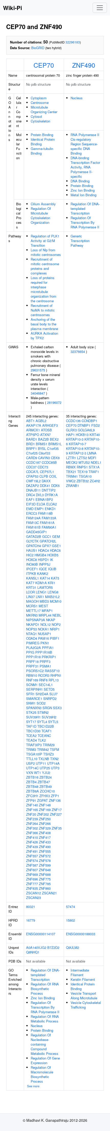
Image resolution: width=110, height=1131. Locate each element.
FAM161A (47, 522)
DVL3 (40, 494)
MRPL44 (45, 615)
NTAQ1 (31, 633)
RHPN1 (55, 675)
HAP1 (70, 434)
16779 (30, 920)
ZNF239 (32, 818)
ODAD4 (31, 638)
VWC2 (70, 480)
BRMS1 (41, 443)
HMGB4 (40, 555)
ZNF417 (45, 837)
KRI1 (51, 582)
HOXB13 (82, 434)
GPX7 (46, 545)
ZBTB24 (45, 777)
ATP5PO (32, 434)
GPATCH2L (48, 541)
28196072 (54, 402)
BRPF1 (31, 448)
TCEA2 (31, 735)
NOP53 (31, 629)
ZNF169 (45, 809)
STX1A (94, 467)
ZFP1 (55, 795)
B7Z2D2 (53, 947)
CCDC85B (49, 462)
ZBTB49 (45, 786)
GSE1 (56, 545)
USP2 (30, 763)
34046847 (38, 393)
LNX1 (40, 596)
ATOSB (46, 430)
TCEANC (44, 735)
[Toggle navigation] (100, 8)
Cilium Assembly (43, 203)
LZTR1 (71, 457)
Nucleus (77, 97)
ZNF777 (32, 883)
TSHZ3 (48, 754)
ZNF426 (32, 842)
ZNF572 (45, 855)
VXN (29, 772)
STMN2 (43, 712)
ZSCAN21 (49, 892)
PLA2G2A (33, 647)
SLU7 (53, 693)
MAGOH (32, 601)
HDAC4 (43, 550)
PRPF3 (45, 661)
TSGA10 (85, 476)
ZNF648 (45, 869)
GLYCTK (32, 541)
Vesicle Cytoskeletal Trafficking (86, 1005)
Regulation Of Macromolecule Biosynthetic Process (42, 1074)
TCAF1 (46, 730)
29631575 (38, 370)
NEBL (56, 615)
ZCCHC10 (47, 791)
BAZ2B (43, 439)
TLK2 (42, 740)
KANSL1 (32, 578)
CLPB (43, 476)
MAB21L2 (52, 596)
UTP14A (53, 763)
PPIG (30, 652)
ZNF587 (32, 865)
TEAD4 (31, 740)
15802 (70, 920)
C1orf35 (53, 448)
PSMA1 (45, 666)
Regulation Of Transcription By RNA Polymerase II (85, 222)
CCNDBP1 (89, 420)
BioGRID (37, 47)
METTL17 (33, 610)
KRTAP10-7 (77, 443)
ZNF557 (32, 855)
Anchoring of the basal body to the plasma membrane (44, 324)
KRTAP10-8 (74, 448)
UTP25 (45, 767)
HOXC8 (31, 559)
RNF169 (32, 680)
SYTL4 (42, 721)
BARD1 (31, 439)
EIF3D (31, 504)
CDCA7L (32, 471)
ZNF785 (45, 883)
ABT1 (30, 420)
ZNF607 (32, 869)
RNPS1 (82, 467)
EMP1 (39, 508)
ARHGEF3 (50, 425)
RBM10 (31, 675)
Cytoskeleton (40, 121)
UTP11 (41, 763)
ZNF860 (45, 888)
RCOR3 (43, 675)
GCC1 (46, 536)
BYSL (42, 448)
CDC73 (43, 467)
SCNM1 (32, 684)
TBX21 (71, 471)
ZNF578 (45, 860)
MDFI (92, 457)
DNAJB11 (33, 490)
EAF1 (30, 499)
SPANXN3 (33, 707)
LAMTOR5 (45, 587)
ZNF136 (55, 800)
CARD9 (31, 457)
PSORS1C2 (35, 670)
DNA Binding (80, 181)
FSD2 (95, 425)
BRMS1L (55, 443)
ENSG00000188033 (80, 933)
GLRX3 (71, 430)
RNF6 (43, 680)
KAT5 (55, 578)
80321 (30, 906)
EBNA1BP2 (44, 499)
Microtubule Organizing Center (44, 109)
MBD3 (44, 601)
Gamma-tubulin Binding (42, 151)
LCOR (30, 592)
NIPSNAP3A (35, 619)
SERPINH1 (34, 689)
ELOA (41, 504)
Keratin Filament (83, 979)
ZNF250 (45, 818)
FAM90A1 (49, 527)
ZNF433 (45, 842)
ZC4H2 (95, 480)
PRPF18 (32, 661)
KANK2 (42, 573)
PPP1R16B (43, 652)
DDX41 (45, 485)
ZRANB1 (72, 485)
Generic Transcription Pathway (80, 241)
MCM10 (55, 601)
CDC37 (31, 467)
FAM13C (32, 522)
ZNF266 (45, 823)
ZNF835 (32, 888)
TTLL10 (31, 758)
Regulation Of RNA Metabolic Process (45, 1018)
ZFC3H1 (32, 795)
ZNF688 (45, 874)
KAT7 (30, 582)
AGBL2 (41, 420)
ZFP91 (31, 800)
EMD (30, 508)
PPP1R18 (33, 656)
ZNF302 (32, 828)
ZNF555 (45, 851)
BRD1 (30, 443)
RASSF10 (52, 670)
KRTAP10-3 (74, 439)
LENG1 (41, 592)
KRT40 (95, 434)
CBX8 (55, 457)
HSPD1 (43, 559)
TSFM (54, 749)
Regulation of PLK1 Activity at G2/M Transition (45, 241)
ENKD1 (50, 508)
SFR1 (30, 693)
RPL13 (54, 680)
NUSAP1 (44, 633)
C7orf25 (32, 453)
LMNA (91, 453)
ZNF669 (32, 874)
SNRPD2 (50, 698)
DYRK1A (51, 494)
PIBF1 (54, 638)
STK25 (31, 712)
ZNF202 (43, 814)
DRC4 (30, 494)
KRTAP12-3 (77, 453)
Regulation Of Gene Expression (45, 1060)
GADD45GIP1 (36, 531)
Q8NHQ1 (32, 952)
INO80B (32, 564)
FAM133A (49, 517)
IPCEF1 (32, 568)
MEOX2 (72, 462)
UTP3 (55, 767)
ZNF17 (57, 809)
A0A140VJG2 (36, 947)
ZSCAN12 (33, 892)
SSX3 (57, 707)
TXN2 (54, 758)
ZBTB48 (32, 786)
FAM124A (33, 517)
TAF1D (31, 726)
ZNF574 (32, 860)
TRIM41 (72, 476)
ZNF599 (45, 865)
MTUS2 (84, 462)
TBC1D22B (45, 726)
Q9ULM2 (72, 947)
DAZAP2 (32, 485)
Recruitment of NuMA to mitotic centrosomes (43, 310)
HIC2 (30, 555)
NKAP (50, 619)
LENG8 (53, 592)
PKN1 (44, 642)
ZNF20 (31, 814)
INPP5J (44, 564)
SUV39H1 (33, 717)
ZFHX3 (44, 795)
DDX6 (55, 485)
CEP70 (44, 64)
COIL (53, 476)
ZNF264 (32, 823)
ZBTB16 (32, 777)
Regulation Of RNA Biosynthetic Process (45, 989)
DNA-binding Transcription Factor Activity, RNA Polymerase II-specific (85, 167)
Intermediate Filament (80, 972)
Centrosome (40, 102)
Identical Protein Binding (43, 141)
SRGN (47, 707)
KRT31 (31, 587)
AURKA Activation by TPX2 (44, 335)
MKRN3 (32, 615)
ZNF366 (32, 832)
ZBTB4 (31, 781)
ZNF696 (32, 879)
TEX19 (82, 471)
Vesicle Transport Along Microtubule (84, 995)
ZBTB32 (82, 480)
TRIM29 (48, 744)
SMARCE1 (34, 698)
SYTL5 (53, 721)
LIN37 (30, 596)
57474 (70, 906)
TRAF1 (94, 471)
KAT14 (45, 578)
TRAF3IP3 (34, 744)
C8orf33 (44, 453)
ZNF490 (83, 64)
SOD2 (41, 703)
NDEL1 (96, 462)
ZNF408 (45, 832)
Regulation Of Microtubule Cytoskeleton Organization (41, 215)
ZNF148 (45, 805)
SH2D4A (42, 693)
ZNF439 (32, 846)
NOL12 (45, 624)
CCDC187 (33, 462)
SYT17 (31, 721)
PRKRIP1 (49, 656)
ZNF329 (45, 828)
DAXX (46, 480)
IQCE (43, 568)
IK (51, 559)
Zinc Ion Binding (83, 190)
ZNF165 (32, 809)
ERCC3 (31, 513)
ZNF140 (32, 805)
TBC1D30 (33, 730)
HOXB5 (52, 555)
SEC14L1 (46, 684)
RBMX (71, 467)
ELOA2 (51, 504)
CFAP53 (32, 476)
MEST (43, 605)
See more (33, 1086)
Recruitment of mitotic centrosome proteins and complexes (45, 266)
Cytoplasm (39, 97)
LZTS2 (82, 457)
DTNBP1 (84, 425)
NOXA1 (43, 629)
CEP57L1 (47, 471)
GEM (56, 536)
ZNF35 (57, 828)
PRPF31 (32, 666)
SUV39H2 (49, 717)
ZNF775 (45, 879)
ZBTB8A (32, 791)
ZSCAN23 (33, 897)
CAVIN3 (44, 457)
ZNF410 (32, 837)
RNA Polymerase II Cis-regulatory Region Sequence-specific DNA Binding (85, 144)
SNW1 (31, 703)
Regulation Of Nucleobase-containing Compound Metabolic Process (44, 1044)
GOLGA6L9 (86, 430)
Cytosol (36, 116)
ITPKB (31, 573)
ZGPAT (42, 800)
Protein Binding (42, 134)
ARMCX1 (33, 430)
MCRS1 (32, 605)
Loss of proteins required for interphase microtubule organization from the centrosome (43, 289)
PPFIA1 (48, 647)
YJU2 (46, 772)
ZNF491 (32, 851)
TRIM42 (43, 749)
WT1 (37, 772)
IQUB (52, 568)
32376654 (78, 351)
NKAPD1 (32, 624)
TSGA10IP (34, 754)
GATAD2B (33, 536)
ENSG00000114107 (40, 933)
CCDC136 (73, 420)
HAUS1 (31, 550)
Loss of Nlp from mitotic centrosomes (46, 252)
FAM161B (33, 527)
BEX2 (54, 439)
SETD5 (49, 689)
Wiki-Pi (12, 7)
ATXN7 (45, 434)
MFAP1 (47, 610)
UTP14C (32, 767)
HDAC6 (55, 550)
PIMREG (32, 642)
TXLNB (43, 758)
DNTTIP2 (49, 490)
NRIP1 (55, 629)
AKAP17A (33, 425)
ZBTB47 (44, 781)
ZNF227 (56, 814)
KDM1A (41, 582)
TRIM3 (31, 749)
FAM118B (45, 513)
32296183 (72, 42)
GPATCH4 (33, 545)
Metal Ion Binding (83, 194)
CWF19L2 (33, 480)
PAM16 (43, 638)
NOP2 (56, 624)
